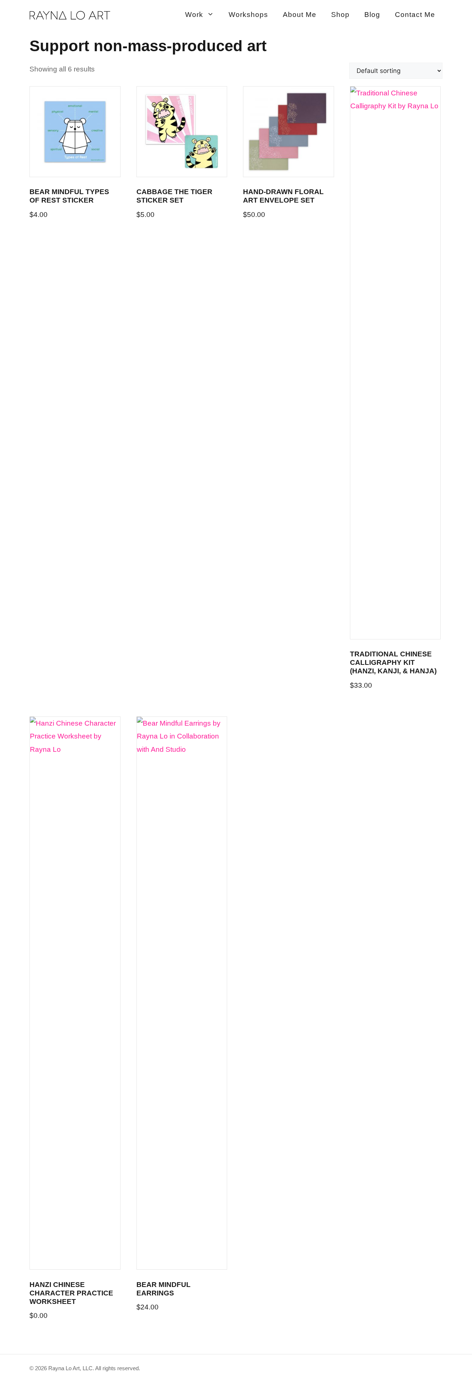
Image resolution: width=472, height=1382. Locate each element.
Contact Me (415, 14)
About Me (299, 14)
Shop (340, 14)
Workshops (248, 14)
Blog (372, 14)
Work (194, 14)
